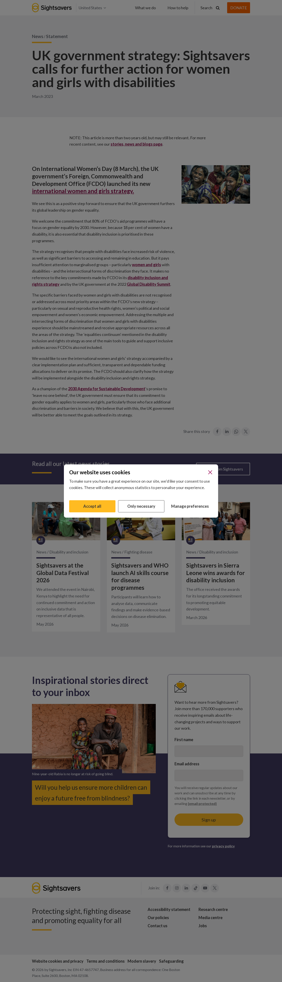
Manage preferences (190, 506)
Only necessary (141, 506)
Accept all (92, 506)
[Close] (210, 472)
